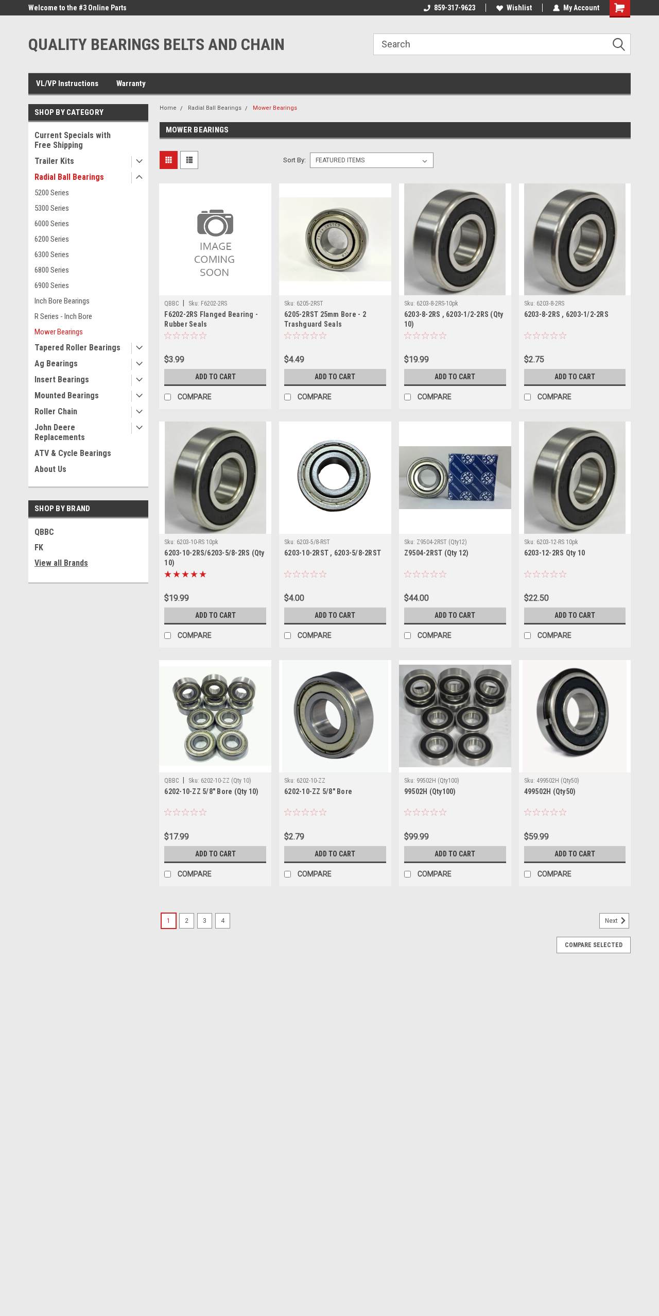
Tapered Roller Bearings (77, 347)
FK (38, 547)
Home (168, 108)
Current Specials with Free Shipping (72, 140)
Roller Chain (55, 411)
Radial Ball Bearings (69, 177)
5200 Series (51, 192)
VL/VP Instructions (67, 83)
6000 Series (51, 223)
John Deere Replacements (59, 432)
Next (612, 920)
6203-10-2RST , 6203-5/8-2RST (332, 553)
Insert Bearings (61, 379)
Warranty (131, 83)
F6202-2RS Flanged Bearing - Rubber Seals (211, 319)
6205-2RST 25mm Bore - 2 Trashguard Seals (325, 319)
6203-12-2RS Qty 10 (554, 553)
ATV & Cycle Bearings (72, 453)
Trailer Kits (54, 161)
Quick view (215, 287)
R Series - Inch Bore (63, 316)
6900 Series (51, 285)
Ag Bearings (56, 363)
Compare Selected (593, 945)
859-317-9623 (454, 8)
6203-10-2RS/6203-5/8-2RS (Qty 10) (214, 558)
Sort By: (294, 160)
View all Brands (61, 563)
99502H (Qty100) (430, 791)
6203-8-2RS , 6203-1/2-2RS (566, 314)
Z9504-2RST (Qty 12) (436, 553)
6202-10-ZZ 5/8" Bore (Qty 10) (211, 791)
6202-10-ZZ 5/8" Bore (318, 791)
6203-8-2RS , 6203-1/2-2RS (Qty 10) (454, 319)
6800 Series (51, 270)
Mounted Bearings (66, 395)
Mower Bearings (58, 331)
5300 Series (51, 208)
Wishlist (519, 8)
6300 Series (51, 254)
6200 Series (51, 239)
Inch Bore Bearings (62, 301)
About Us (50, 469)
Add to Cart (215, 377)
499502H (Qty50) (550, 791)
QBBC (44, 532)
